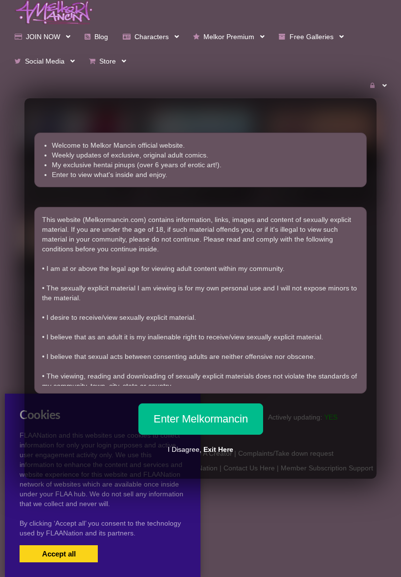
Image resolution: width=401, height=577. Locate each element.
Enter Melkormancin (201, 419)
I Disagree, (200, 449)
